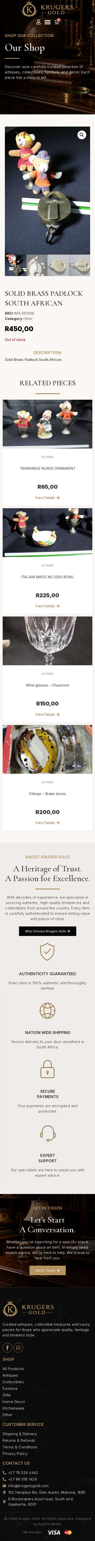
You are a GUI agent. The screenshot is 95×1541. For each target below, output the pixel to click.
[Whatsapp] (18, 1347)
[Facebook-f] (7, 1347)
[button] (48, 22)
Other (27, 318)
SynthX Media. (50, 1524)
